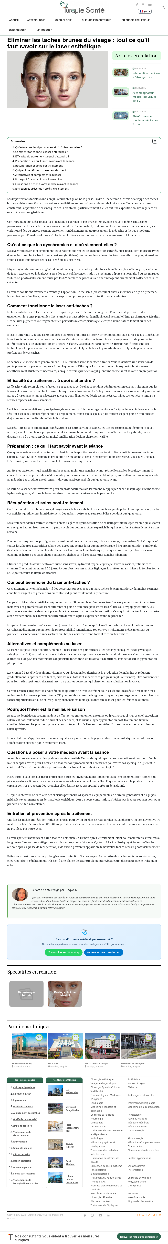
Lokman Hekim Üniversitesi (72, 1179)
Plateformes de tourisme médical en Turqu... (145, 120)
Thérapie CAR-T (99, 1181)
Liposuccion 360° (22, 1093)
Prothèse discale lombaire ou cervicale (107, 1187)
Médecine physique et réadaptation (103, 1144)
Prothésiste (134, 1079)
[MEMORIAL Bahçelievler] (138, 1046)
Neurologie (45, 30)
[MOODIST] (65, 1046)
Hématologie (135, 1114)
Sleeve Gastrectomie (24, 1173)
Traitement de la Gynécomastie (22, 1134)
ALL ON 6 (133, 1193)
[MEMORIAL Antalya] (102, 1046)
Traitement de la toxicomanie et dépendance (107, 1132)
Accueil (14, 20)
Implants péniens (22, 1148)
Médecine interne (137, 1126)
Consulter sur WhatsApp (65, 952)
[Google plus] (92, 1215)
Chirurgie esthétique (102, 1079)
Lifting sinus (134, 1185)
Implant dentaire (22, 1125)
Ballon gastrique (22, 1160)
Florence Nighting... (23, 1063)
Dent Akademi (70, 1163)
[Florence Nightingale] (29, 1046)
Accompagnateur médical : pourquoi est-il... (144, 97)
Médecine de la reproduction (144, 1106)
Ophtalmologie (136, 1130)
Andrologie (97, 1138)
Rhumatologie (135, 1138)
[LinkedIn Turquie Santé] (109, 1215)
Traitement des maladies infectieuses (104, 1152)
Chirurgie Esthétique (136, 20)
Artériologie (36, 20)
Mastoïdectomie (136, 1197)
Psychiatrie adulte (137, 1118)
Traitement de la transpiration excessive (25, 1182)
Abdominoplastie (22, 1167)
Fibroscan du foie (100, 1201)
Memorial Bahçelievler (72, 1109)
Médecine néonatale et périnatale (103, 1108)
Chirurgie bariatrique (102, 1114)
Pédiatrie (132, 1087)
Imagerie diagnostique (103, 1083)
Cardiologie (63, 20)
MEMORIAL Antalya (96, 1063)
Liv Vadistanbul (72, 1091)
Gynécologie (18, 30)
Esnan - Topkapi (70, 1145)
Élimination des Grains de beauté (105, 1159)
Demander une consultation (103, 952)
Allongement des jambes (26, 1112)
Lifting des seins (21, 1154)
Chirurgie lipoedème (24, 1087)
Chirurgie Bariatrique (97, 20)
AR (143, 1214)
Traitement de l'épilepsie (104, 1205)
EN (148, 1214)
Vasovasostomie (136, 1165)
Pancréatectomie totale (103, 1193)
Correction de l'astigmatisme (106, 1165)
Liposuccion (19, 1100)
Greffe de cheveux (23, 1106)
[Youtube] (100, 1215)
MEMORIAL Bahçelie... (134, 1063)
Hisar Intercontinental (73, 1127)
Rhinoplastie (20, 1141)
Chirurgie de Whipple (139, 1177)
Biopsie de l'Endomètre (140, 1201)
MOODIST (54, 1063)
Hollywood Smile (137, 1181)
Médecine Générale (138, 1122)
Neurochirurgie (136, 1083)
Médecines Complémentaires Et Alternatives (144, 1144)
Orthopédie (97, 1122)
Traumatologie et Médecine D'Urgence (106, 1096)
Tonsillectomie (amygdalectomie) (100, 1171)
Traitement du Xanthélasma (106, 1177)
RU (159, 1214)
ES (154, 1214)
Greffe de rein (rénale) (25, 1119)
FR (138, 1214)
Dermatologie (98, 1126)
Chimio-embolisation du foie (143, 1150)
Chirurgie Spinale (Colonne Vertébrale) (105, 1089)
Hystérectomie (135, 1169)
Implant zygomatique (139, 1158)
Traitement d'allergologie (141, 1102)
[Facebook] (84, 1215)
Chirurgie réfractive (101, 1197)
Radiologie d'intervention (141, 1095)
